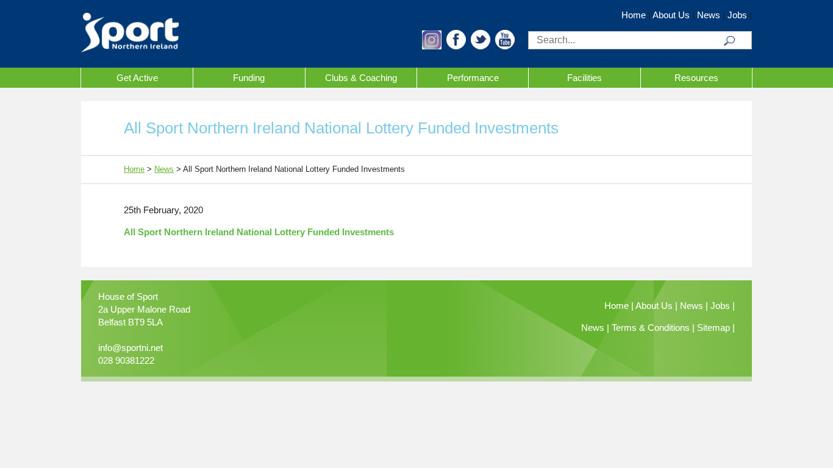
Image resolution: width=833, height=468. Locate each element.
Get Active (137, 78)
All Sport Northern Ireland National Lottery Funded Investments (259, 232)
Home (633, 15)
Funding (249, 78)
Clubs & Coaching (361, 78)
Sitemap (713, 327)
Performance (473, 78)
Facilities (584, 78)
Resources (696, 78)
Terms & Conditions (651, 327)
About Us (671, 15)
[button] (432, 46)
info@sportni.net (130, 347)
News (708, 15)
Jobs (737, 15)
